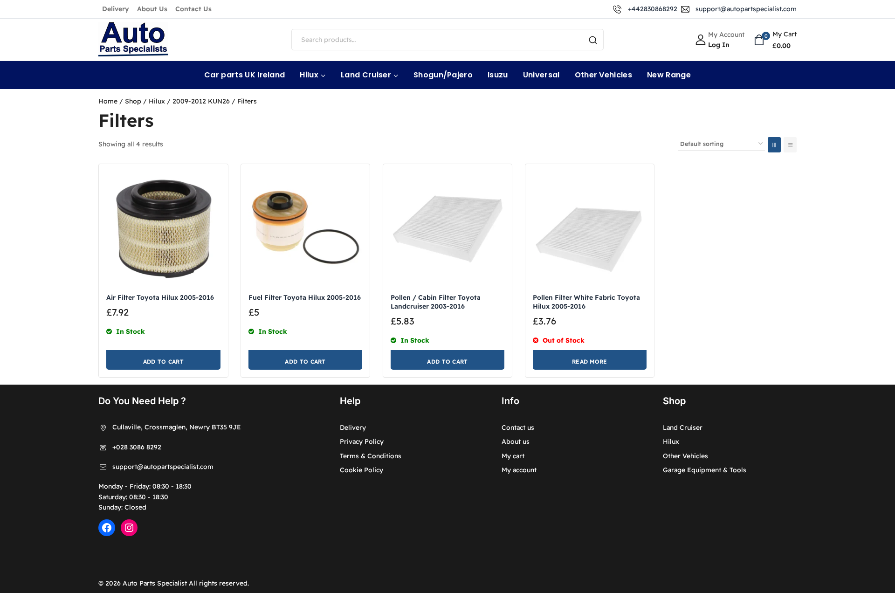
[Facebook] (106, 527)
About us (516, 441)
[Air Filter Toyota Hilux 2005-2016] (163, 229)
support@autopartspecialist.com (162, 466)
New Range (669, 74)
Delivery (115, 9)
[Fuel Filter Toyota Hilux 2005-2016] (305, 229)
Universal (541, 74)
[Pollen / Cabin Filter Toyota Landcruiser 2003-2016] (448, 229)
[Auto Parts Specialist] (133, 40)
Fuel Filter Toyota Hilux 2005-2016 (304, 297)
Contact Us (193, 9)
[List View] (790, 144)
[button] (163, 360)
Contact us (518, 427)
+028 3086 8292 (136, 447)
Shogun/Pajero (443, 74)
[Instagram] (129, 527)
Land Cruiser (682, 427)
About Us (152, 9)
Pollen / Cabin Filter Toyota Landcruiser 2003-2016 (436, 301)
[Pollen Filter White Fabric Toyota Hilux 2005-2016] (590, 229)
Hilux (671, 441)
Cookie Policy (361, 470)
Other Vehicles (603, 74)
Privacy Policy (362, 441)
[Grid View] (774, 144)
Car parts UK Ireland (244, 74)
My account (519, 470)
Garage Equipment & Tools (704, 470)
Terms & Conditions (370, 456)
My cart (513, 456)
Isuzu (498, 74)
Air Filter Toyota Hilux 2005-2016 (160, 297)
